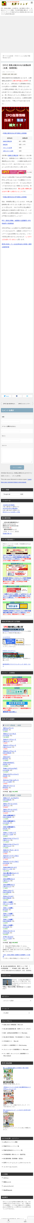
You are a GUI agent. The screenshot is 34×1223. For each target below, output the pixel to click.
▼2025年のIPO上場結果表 (10, 508)
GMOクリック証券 (17, 700)
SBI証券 (5, 144)
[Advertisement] (17, 33)
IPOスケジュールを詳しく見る (11, 512)
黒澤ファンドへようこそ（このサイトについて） (17, 1162)
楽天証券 (13, 563)
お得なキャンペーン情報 (10, 1142)
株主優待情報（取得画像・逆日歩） (13, 1158)
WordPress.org (7, 1190)
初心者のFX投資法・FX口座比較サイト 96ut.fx (16, 1037)
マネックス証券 (7, 147)
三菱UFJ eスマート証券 (12, 586)
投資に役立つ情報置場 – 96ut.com (13, 1024)
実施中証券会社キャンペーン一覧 (12, 1150)
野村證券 (5, 758)
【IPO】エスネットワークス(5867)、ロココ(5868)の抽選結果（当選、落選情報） (25, 403)
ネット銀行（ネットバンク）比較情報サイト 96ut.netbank (16, 1054)
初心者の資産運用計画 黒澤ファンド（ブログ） (17, 1029)
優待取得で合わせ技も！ (10, 712)
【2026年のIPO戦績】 (9, 505)
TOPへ (25, 1221)
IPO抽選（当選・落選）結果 (9, 74)
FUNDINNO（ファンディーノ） (12, 631)
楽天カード (20, 563)
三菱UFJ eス (6, 741)
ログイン (6, 1177)
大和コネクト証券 (8, 151)
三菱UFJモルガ (7, 747)
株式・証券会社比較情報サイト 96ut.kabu (15, 1033)
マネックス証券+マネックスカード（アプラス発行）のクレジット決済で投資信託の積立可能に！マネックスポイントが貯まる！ (17, 557)
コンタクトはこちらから (10, 1166)
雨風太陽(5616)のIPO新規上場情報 (15, 133)
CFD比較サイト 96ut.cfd (10, 1041)
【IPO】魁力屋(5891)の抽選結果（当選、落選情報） (10, 403)
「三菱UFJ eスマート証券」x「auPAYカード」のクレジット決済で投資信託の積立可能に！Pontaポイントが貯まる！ (17, 595)
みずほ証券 (6, 735)
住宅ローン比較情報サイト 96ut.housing (14, 1045)
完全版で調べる (7, 533)
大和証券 (5, 852)
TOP (15, 966)
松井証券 (17, 688)
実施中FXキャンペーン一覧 (11, 1146)
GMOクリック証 (7, 869)
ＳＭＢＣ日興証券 (17, 677)
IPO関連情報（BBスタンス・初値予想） (14, 1154)
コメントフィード (8, 1186)
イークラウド (6, 637)
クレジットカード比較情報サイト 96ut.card (15, 1049)
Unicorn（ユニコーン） (9, 650)
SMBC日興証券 (7, 141)
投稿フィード (7, 1182)
